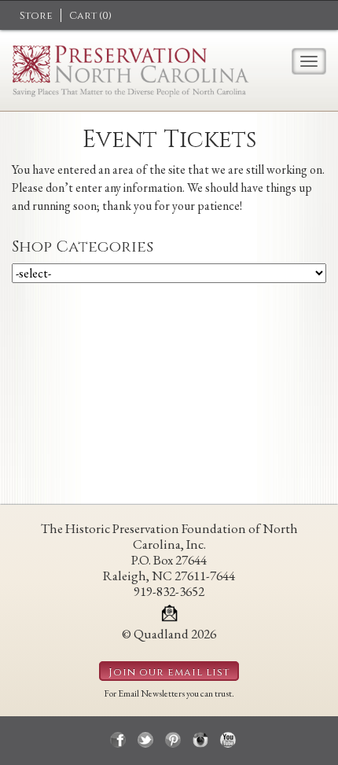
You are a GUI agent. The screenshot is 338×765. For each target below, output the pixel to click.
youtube (228, 740)
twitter (145, 740)
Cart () (90, 16)
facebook (118, 740)
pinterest (173, 740)
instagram (200, 740)
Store (36, 16)
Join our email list (169, 672)
